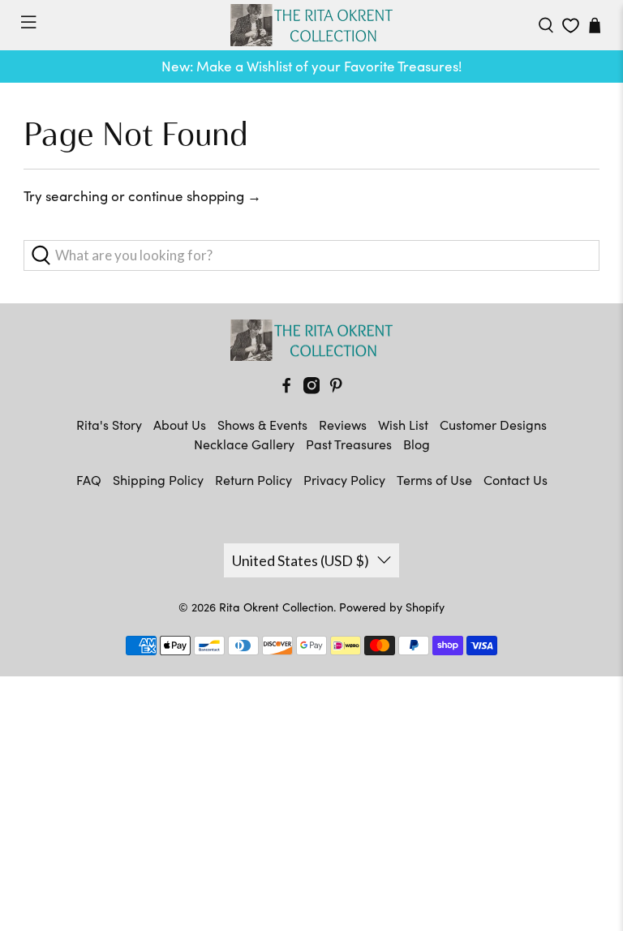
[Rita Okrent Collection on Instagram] (311, 388)
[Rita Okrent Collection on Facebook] (286, 388)
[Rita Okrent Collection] (311, 25)
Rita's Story (109, 424)
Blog (416, 444)
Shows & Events (262, 424)
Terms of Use (434, 479)
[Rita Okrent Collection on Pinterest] (336, 388)
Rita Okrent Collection (276, 607)
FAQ (88, 479)
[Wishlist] (570, 25)
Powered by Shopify (392, 607)
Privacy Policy (344, 479)
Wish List (403, 424)
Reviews (343, 424)
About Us (179, 424)
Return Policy (253, 479)
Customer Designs (493, 424)
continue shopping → (194, 196)
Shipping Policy (158, 479)
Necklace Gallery (244, 444)
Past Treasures (349, 444)
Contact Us (515, 479)
